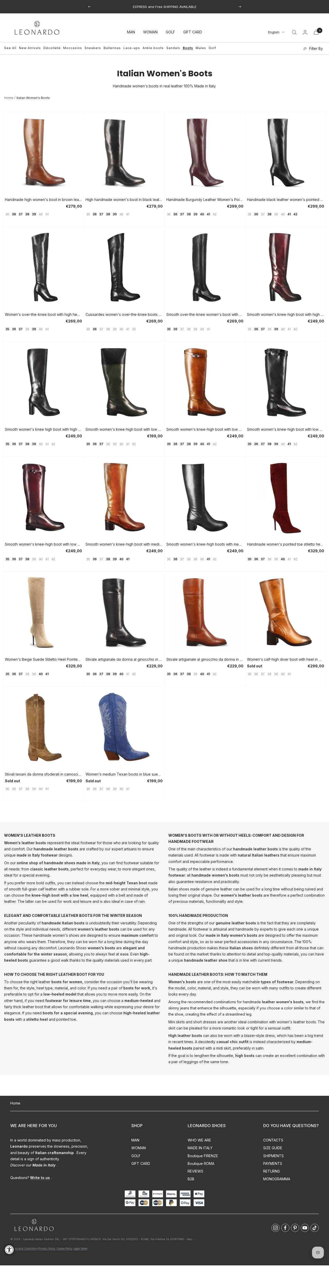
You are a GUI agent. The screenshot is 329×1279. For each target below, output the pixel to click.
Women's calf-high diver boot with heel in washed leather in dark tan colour (285, 659)
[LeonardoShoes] (34, 1225)
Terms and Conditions (24, 1248)
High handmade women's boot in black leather (124, 199)
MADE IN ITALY (200, 1148)
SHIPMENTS (273, 1156)
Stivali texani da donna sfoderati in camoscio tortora (43, 774)
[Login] (305, 32)
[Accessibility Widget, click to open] (9, 1249)
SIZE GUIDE (272, 1148)
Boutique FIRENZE (203, 1156)
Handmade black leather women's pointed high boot (285, 199)
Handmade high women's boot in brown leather (43, 199)
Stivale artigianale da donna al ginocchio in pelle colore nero (124, 659)
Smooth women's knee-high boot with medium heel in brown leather (124, 544)
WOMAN (150, 32)
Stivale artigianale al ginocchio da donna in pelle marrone (204, 659)
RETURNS (271, 1171)
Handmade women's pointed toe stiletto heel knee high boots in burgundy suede (285, 544)
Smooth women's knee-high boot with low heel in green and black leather (124, 429)
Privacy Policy (47, 1248)
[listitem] (275, 1228)
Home (8, 98)
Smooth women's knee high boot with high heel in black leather (43, 429)
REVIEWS (195, 1171)
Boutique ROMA (201, 1163)
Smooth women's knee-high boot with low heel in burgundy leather (43, 544)
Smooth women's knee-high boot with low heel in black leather (285, 429)
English (273, 32)
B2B (191, 1179)
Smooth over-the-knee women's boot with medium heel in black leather (204, 314)
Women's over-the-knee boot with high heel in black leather (43, 314)
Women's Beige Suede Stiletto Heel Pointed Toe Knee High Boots (43, 659)
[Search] (294, 32)
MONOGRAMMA (276, 1179)
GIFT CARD (192, 32)
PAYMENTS (272, 1163)
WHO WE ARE (199, 1140)
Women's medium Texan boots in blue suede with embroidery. (124, 774)
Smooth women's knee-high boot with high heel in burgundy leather (285, 314)
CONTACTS (273, 1140)
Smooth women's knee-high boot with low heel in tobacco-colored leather (204, 429)
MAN (131, 32)
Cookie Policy (64, 1248)
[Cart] (316, 32)
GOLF (170, 32)
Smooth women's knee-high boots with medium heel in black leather (204, 544)
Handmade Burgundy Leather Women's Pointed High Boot (204, 199)
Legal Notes (80, 1248)
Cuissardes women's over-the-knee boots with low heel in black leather (124, 314)
